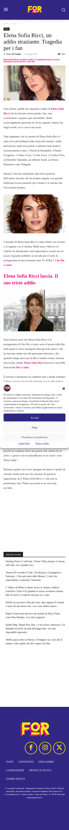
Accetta (34, 417)
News (14, 23)
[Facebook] (31, 748)
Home (6, 23)
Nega (35, 427)
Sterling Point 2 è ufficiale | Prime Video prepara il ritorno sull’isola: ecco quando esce (35, 563)
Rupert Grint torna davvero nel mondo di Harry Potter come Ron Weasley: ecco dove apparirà (33, 615)
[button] (63, 388)
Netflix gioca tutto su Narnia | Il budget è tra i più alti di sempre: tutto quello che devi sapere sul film (34, 641)
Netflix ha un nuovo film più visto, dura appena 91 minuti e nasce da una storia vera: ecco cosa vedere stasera (35, 604)
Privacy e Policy (42, 443)
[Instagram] (45, 748)
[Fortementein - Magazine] (34, 10)
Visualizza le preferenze (34, 437)
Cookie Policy (24, 443)
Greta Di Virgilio (13, 54)
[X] (59, 748)
